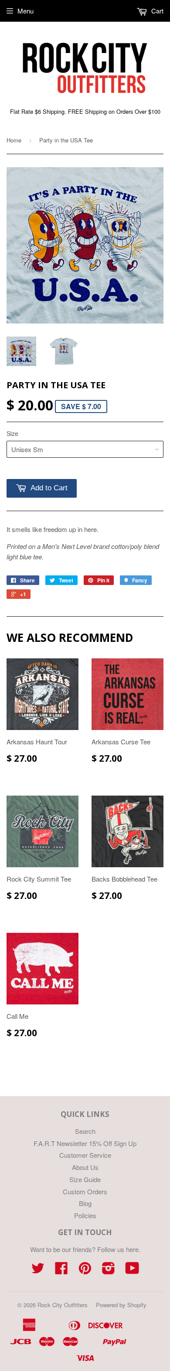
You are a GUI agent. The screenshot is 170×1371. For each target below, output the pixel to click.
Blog (85, 1203)
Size (12, 433)
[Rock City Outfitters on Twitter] (37, 1270)
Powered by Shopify (121, 1305)
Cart (156, 10)
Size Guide (85, 1179)
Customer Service (85, 1155)
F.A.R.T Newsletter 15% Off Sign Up (85, 1143)
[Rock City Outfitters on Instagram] (108, 1270)
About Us (85, 1167)
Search (85, 1131)
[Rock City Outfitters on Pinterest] (85, 1270)
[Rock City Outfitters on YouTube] (132, 1270)
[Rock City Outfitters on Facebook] (61, 1270)
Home (14, 140)
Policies (85, 1215)
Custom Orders (85, 1191)
